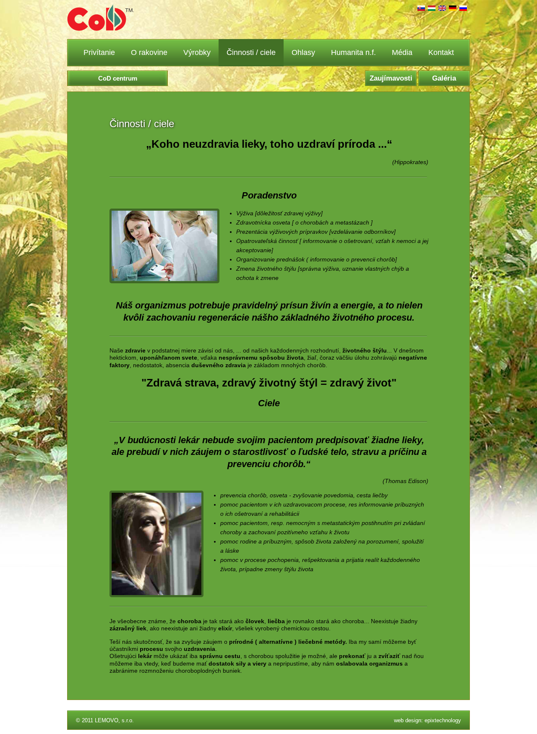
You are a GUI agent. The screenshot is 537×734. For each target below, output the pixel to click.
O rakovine (149, 52)
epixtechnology (443, 720)
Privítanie (99, 52)
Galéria (444, 78)
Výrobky (197, 52)
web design (407, 720)
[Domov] (100, 29)
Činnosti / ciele (251, 52)
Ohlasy (303, 52)
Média (402, 52)
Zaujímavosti (391, 78)
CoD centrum (117, 78)
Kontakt (441, 52)
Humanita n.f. (353, 52)
